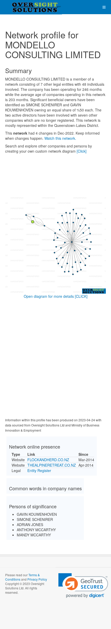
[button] (83, 586)
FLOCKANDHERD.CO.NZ (48, 459)
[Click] (81, 151)
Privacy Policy (37, 579)
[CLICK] (81, 296)
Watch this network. (60, 138)
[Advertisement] (55, 359)
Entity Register (39, 470)
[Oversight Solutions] (20, 7)
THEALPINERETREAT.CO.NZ (51, 465)
